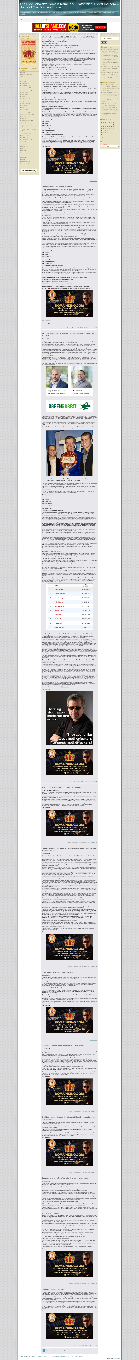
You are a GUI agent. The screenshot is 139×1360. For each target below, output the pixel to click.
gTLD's (23, 150)
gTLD (22, 148)
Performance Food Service (70, 363)
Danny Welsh (105, 84)
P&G (22, 116)
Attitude (23, 76)
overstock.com (24, 161)
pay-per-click (24, 163)
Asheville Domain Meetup (27, 74)
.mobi (22, 72)
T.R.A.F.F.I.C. (24, 135)
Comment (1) (94, 1111)
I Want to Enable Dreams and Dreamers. (57, 187)
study (63, 1240)
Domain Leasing (25, 87)
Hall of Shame (24, 103)
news (22, 159)
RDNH (22, 123)
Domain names (24, 92)
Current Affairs (24, 83)
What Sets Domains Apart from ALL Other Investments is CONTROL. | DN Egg (110, 105)
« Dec (102, 137)
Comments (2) (93, 181)
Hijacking (23, 105)
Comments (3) (93, 842)
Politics (23, 118)
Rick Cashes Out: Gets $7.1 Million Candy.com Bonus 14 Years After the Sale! (109, 61)
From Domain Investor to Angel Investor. (57, 972)
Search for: (104, 36)
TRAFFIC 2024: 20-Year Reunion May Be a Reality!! (61, 787)
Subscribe (49, 20)
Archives (39, 20)
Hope (22, 107)
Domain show (24, 94)
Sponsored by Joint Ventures (28, 1356)
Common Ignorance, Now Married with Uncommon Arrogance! (66, 1178)
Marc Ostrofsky (25, 112)
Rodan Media (117, 1358)
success (23, 166)
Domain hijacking (25, 90)
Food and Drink (25, 98)
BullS (103, 98)
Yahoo (22, 141)
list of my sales (85, 580)
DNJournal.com (65, 686)
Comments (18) (93, 781)
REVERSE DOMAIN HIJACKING (29, 125)
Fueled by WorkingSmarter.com (59, 1356)
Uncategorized (24, 139)
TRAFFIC (23, 137)
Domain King (24, 85)
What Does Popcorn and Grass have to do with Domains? (64, 1046)
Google (23, 101)
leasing (23, 157)
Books (22, 79)
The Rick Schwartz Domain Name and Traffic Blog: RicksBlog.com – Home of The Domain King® (69, 5)
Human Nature (24, 109)
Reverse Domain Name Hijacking (29, 129)
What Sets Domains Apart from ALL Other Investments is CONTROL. (68, 37)
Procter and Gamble (26, 120)
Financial (23, 96)
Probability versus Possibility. (53, 1289)
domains (23, 146)
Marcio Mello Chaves (26, 114)
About (30, 20)
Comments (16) (93, 327)
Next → (64, 1350)
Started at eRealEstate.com (76, 1356)
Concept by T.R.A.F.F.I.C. (43, 1356)
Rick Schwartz (24, 133)
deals (22, 144)
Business (23, 81)
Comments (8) (93, 966)
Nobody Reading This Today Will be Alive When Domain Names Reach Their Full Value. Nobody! (110, 74)
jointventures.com (25, 152)
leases (22, 155)
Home (23, 20)
